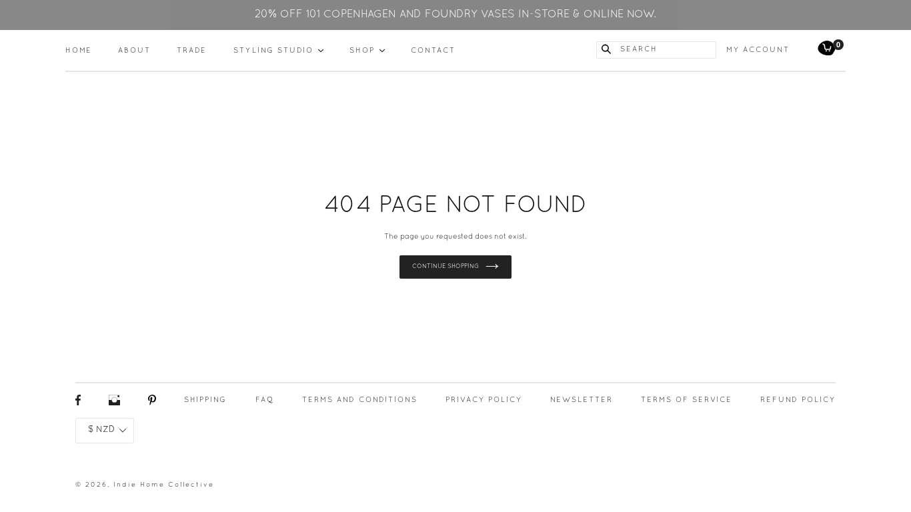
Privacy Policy (483, 400)
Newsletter (581, 400)
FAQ (264, 400)
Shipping (205, 400)
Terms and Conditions (359, 400)
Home (78, 50)
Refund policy (798, 400)
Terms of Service (686, 400)
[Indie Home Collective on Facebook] (78, 403)
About (134, 50)
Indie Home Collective (163, 485)
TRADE (192, 50)
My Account (758, 50)
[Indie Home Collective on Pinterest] (152, 403)
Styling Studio (278, 50)
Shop (367, 50)
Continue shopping (445, 266)
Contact (433, 50)
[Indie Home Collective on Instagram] (114, 403)
